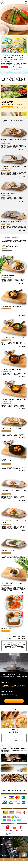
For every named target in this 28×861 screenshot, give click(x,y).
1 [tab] (11, 34)
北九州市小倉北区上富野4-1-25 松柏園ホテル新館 (14, 855)
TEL (5, 859)
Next (26, 662)
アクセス (9, 841)
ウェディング (3, 841)
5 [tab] (18, 670)
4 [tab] (17, 34)
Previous (1, 662)
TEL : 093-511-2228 (14, 857)
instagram (20, 844)
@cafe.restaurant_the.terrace (10, 246)
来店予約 (15, 841)
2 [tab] (13, 34)
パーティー (22, 838)
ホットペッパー (13, 859)
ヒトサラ (23, 859)
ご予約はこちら (14, 701)
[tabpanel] (14, 662)
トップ (2, 838)
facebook (12, 844)
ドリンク (15, 838)
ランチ (9, 838)
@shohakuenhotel (7, 250)
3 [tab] (15, 34)
